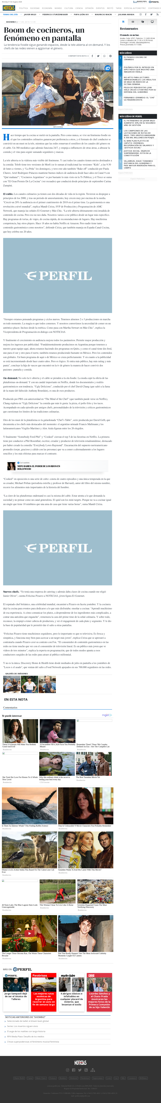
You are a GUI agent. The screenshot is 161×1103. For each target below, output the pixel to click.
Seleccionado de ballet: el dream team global (28, 1021)
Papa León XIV (81, 14)
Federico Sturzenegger (55, 14)
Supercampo (98, 1078)
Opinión (89, 8)
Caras (30, 1078)
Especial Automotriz (135, 8)
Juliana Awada (126, 14)
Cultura (68, 8)
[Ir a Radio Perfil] (140, 2)
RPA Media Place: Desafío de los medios (25, 1036)
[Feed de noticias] (157, 15)
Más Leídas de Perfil (131, 116)
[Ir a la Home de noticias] (80, 1062)
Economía (47, 8)
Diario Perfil (19, 1078)
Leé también (24, 463)
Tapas (119, 8)
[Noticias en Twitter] (151, 15)
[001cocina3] (11, 684)
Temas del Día (10, 14)
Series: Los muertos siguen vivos (22, 1026)
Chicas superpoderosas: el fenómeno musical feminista (33, 1041)
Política (23, 8)
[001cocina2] (47, 684)
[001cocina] (29, 684)
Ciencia (79, 8)
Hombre (63, 1078)
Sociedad (34, 8)
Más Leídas (126, 52)
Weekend (73, 1078)
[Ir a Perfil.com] (154, 2)
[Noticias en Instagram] (141, 15)
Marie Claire (41, 1078)
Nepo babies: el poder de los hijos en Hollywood (38, 467)
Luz (116, 1078)
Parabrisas (85, 1078)
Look (109, 1078)
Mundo (58, 8)
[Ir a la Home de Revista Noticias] (9, 8)
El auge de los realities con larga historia (26, 1031)
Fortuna (53, 1078)
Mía (123, 1078)
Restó (110, 8)
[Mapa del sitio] (93, 1070)
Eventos (100, 8)
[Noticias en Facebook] (146, 15)
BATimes (143, 1078)
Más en (7, 969)
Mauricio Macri (103, 14)
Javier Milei (30, 14)
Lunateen (132, 1078)
